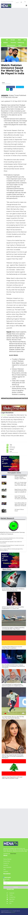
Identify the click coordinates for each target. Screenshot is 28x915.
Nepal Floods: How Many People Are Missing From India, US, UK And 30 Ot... (21, 491)
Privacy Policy (6, 861)
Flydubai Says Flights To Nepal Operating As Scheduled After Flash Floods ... (13, 628)
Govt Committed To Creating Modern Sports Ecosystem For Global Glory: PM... (13, 685)
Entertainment (9, 45)
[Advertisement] (14, 22)
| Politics (5, 42)
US (5, 39)
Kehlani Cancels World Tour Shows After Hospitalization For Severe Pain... (13, 607)
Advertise (5, 865)
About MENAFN (7, 867)
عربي (17, 2)
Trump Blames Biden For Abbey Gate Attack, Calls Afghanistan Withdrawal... (21, 504)
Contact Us (6, 863)
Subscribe (15, 887)
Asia (24, 39)
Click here (13, 853)
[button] (21, 2)
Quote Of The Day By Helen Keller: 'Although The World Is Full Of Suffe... (21, 497)
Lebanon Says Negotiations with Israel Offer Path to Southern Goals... (12, 777)
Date (3, 82)
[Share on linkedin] (11, 89)
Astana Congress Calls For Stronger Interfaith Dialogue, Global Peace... (21, 477)
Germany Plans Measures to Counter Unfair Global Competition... (12, 647)
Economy (13, 42)
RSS (10, 903)
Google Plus (12, 897)
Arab (19, 39)
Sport (19, 45)
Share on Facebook (10, 86)
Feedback (5, 871)
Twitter (11, 895)
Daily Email (11, 899)
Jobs (4, 869)
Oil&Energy (22, 42)
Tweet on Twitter (20, 86)
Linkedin (11, 901)
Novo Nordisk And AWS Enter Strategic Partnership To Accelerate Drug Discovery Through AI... (13, 666)
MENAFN (4, 95)
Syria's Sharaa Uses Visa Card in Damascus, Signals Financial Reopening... (13, 589)
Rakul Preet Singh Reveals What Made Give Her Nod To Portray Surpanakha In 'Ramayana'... (13, 756)
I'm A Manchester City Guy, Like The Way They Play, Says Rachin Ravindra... (13, 717)
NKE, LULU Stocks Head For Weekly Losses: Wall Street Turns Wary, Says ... (21, 484)
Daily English (7, 877)
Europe (12, 39)
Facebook (11, 893)
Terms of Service (7, 859)
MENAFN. (11, 910)
